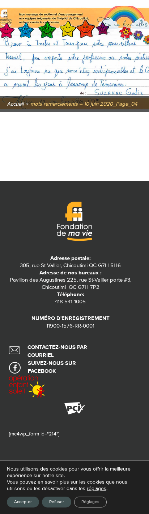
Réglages (90, 502)
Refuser (56, 502)
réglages (96, 488)
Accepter (23, 502)
